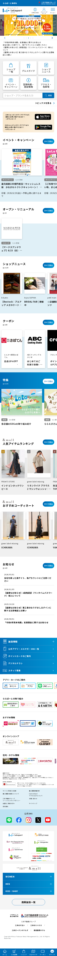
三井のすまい (20, 925)
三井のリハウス (36, 925)
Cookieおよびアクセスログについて (36, 795)
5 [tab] (33, 38)
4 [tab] (31, 38)
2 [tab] (26, 38)
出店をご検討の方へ (9, 803)
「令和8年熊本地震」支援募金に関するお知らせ (22, 42)
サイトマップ (33, 803)
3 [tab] (28, 38)
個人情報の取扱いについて (11, 794)
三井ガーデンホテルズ (20, 930)
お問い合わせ (33, 799)
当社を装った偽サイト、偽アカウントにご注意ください (25, 45)
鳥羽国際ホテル (39, 930)
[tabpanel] (28, 25)
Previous (2, 38)
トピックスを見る (43, 103)
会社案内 (5, 806)
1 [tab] (24, 38)
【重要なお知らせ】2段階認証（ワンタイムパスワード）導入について (28, 48)
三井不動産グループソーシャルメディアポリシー (11, 799)
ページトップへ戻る (51, 941)
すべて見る (48, 141)
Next (55, 38)
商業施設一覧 (29, 902)
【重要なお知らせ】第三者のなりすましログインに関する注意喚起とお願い (28, 53)
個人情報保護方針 (34, 791)
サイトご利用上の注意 (9, 791)
